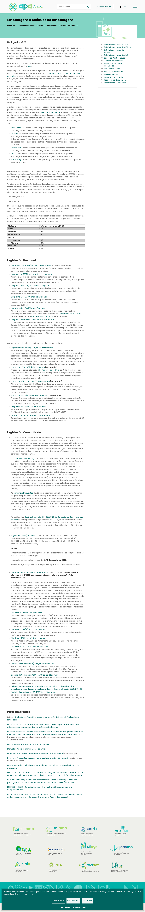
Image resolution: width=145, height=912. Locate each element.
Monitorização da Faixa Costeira (121, 854)
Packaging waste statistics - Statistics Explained (28, 744)
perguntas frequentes (23, 493)
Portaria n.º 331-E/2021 (49, 370)
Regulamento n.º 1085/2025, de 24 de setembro (32, 347)
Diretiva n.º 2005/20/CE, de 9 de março (28, 638)
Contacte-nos (104, 6)
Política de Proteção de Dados (74, 907)
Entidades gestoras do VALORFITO (114, 51)
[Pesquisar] (88, 6)
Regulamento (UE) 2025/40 (23, 535)
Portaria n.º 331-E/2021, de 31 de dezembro (29, 395)
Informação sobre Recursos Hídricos (87, 834)
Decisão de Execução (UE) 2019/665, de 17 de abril (33, 663)
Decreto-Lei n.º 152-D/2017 (71, 313)
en (125, 6)
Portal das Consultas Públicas (55, 854)
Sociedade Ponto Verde (49, 112)
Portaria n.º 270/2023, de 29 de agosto (28, 367)
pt (121, 6)
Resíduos (11, 26)
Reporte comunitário (113, 77)
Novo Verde (16, 128)
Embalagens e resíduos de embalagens (62, 26)
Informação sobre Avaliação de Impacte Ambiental (21, 870)
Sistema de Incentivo (113, 60)
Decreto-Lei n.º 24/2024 (42, 316)
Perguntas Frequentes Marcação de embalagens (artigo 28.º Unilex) (37, 758)
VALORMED (16, 147)
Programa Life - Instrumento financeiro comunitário (120, 867)
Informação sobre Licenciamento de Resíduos (86, 853)
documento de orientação (24, 458)
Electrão (14, 133)
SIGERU (14, 153)
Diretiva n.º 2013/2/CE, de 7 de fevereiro (28, 629)
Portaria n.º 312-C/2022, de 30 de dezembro (30, 381)
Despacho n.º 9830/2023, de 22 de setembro (30, 415)
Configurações (58, 901)
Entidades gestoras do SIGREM (117, 47)
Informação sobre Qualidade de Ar (120, 834)
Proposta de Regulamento (116, 80)
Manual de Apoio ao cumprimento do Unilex (26, 749)
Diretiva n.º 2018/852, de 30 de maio (26, 612)
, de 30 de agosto (41, 285)
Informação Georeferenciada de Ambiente (56, 834)
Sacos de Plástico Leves (114, 58)
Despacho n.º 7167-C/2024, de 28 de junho (30, 297)
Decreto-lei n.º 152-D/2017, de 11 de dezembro (31, 265)
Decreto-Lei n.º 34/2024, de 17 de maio (28, 308)
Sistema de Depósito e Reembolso (114, 64)
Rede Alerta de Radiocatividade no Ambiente (90, 871)
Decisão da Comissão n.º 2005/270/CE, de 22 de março (35, 675)
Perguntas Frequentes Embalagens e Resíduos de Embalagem (35, 753)
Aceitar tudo (87, 901)
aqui (29, 66)
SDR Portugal (16, 159)
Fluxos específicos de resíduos (30, 26)
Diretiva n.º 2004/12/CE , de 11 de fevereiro (29, 646)
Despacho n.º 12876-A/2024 (23, 274)
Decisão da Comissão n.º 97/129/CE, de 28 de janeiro (34, 692)
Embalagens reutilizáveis (115, 82)
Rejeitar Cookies (73, 901)
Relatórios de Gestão (113, 71)
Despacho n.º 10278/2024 (22, 285)
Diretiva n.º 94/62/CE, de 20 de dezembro (29, 572)
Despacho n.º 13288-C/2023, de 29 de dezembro (32, 319)
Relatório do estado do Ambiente (23, 854)
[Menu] (135, 6)
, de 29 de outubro (44, 274)
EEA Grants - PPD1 (112, 68)
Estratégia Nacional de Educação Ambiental (55, 870)
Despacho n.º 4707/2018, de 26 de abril (28, 406)
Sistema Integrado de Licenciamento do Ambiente (22, 834)
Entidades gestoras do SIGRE (116, 44)
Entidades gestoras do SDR (116, 55)
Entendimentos (111, 74)
